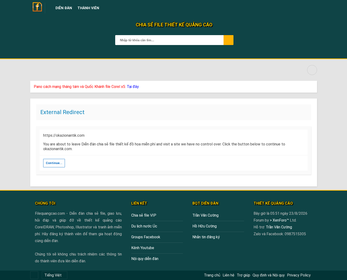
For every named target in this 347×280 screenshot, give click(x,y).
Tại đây (133, 86)
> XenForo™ (280, 220)
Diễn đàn (63, 8)
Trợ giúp (243, 275)
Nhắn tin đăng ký (206, 237)
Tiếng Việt (53, 275)
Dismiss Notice (314, 85)
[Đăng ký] (302, 8)
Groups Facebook (145, 237)
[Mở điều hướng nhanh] (312, 70)
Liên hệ (228, 275)
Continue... (54, 163)
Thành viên (88, 8)
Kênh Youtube (142, 248)
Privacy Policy (299, 275)
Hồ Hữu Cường (204, 226)
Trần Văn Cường (205, 215)
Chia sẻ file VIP (143, 215)
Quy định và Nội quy (269, 275)
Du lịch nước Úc (144, 226)
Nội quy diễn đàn (144, 258)
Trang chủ (212, 275)
